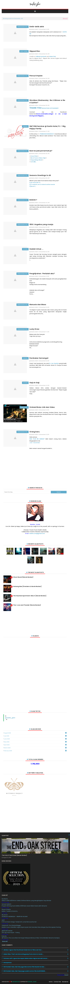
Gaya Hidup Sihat (36, 160)
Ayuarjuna (5, 899)
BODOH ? (33, 200)
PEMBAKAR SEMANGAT (47, 134)
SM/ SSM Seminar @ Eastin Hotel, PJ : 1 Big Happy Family (47, 127)
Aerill (3, 920)
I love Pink (34, 156)
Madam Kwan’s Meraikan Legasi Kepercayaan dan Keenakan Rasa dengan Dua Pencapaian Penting (31, 927)
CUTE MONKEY (54, 108)
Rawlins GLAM (34, 29)
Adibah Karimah (41, 56)
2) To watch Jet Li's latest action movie (42, 184)
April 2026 (35, 745)
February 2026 (35, 751)
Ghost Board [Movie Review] (23, 577)
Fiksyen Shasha (6, 909)
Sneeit (66, 975)
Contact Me (57, 982)
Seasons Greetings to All (40, 175)
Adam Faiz (52, 56)
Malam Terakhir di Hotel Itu (10, 911)
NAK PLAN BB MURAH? (37, 439)
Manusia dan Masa (37, 304)
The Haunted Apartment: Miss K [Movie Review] (29, 596)
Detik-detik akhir (36, 26)
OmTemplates (15, 981)
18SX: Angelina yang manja (41, 224)
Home (51, 982)
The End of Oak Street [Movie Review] (14, 855)
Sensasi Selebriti (6, 904)
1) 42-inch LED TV (34, 182)
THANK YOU (35, 107)
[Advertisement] (35, 468)
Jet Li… (33, 162)
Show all (65, 18)
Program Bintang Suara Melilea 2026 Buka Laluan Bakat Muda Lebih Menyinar (24, 906)
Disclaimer (65, 982)
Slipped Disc (34, 51)
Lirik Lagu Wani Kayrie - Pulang (11, 932)
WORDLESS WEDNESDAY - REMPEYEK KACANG (15, 916)
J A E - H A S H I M (34, 443)
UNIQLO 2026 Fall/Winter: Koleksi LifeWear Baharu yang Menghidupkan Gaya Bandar (26, 900)
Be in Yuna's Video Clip (38, 158)
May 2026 (35, 742)
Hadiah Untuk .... (36, 249)
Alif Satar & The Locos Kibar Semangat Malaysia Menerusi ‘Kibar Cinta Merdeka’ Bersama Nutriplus (31, 938)
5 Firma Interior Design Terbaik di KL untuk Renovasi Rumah (19, 922)
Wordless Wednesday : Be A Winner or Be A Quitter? (47, 101)
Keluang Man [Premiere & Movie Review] (27, 586)
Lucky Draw (34, 329)
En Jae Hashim (54, 363)
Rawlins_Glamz (32, 981)
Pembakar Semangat (38, 358)
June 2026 (35, 739)
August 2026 (35, 733)
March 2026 (35, 748)
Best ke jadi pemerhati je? (40, 151)
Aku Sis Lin (5, 915)
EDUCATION (45, 108)
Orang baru (34, 432)
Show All (4, 941)
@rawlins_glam (10, 718)
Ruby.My (4, 936)
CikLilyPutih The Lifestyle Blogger (11, 925)
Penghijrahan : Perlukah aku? (42, 273)
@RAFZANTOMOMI (7, 931)
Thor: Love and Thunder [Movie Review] (27, 605)
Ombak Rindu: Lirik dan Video (42, 407)
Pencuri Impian (36, 75)
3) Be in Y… (32, 186)
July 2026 (35, 736)
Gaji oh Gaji (34, 382)
